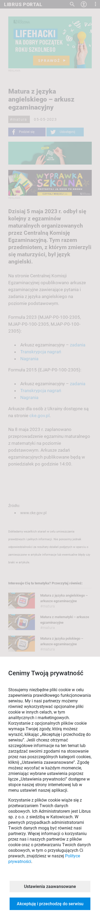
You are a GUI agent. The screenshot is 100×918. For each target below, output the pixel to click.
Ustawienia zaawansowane (50, 886)
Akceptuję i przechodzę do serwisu (50, 903)
